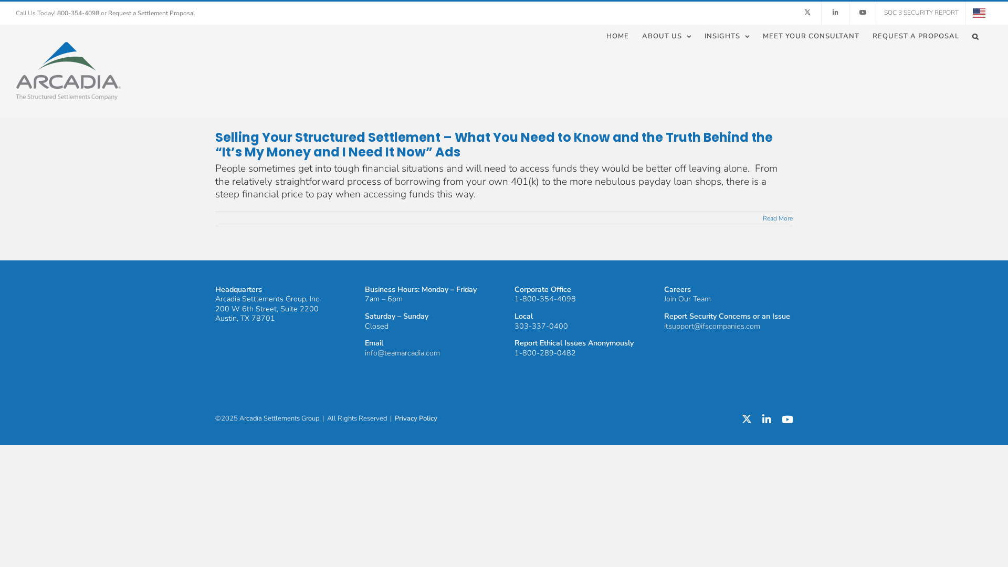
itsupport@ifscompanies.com (712, 326)
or (148, 13)
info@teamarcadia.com (402, 353)
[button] (975, 35)
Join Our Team (687, 299)
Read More (778, 218)
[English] (979, 13)
